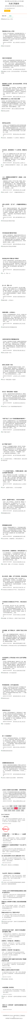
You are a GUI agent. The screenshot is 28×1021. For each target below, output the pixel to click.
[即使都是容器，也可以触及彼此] (9, 672)
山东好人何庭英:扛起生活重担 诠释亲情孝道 (14, 790)
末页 (22, 810)
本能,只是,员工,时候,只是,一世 (19, 587)
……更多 (10, 40)
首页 (11, 806)
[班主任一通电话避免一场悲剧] (8, 379)
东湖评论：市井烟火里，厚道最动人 (11, 941)
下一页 (18, 810)
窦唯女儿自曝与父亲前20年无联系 (10, 970)
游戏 (18, 6)
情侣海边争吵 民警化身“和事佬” (10, 258)
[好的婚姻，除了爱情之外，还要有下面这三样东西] (13, 618)
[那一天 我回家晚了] (6, 723)
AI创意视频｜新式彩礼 (8, 987)
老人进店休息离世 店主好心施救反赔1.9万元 (13, 856)
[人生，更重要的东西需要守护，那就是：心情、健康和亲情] (14, 165)
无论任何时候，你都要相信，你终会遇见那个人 (14, 551)
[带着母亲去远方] (5, 698)
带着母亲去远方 (6, 710)
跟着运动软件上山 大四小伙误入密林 (10, 99)
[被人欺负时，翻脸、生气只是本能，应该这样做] (12, 564)
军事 (13, 6)
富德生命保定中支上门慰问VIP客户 (11, 912)
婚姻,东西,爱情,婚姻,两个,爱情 (19, 643)
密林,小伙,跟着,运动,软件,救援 (18, 108)
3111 (4, 808)
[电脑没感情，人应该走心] (7, 300)
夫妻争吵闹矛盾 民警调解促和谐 (10, 339)
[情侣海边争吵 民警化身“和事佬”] (8, 246)
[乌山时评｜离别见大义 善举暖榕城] (10, 865)
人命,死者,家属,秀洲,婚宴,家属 (19, 429)
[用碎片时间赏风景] (5, 46)
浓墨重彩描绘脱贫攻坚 (8, 763)
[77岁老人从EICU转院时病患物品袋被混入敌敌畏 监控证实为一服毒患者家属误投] (14, 883)
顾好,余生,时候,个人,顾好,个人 (19, 162)
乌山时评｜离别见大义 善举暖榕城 (11, 873)
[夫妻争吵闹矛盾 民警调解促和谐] (9, 327)
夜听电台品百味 (6, 123)
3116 (23, 808)
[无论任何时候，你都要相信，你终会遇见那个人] (12, 538)
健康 (22, 1)
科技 (15, 6)
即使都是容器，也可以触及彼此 (10, 685)
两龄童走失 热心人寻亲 (8, 31)
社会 (11, 1)
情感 (15, 1)
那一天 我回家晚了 (7, 736)
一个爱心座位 (5, 816)
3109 (20, 806)
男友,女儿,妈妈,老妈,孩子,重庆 (19, 670)
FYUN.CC (11, 1015)
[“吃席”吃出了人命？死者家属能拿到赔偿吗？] (11, 406)
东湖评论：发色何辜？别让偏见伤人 (11, 950)
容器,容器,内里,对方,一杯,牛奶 (19, 696)
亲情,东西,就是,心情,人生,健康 (19, 190)
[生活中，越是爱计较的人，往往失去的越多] (11, 487)
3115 (20, 808)
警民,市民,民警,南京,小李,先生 (19, 244)
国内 (6, 1)
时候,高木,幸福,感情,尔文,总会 (19, 561)
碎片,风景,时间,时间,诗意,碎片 (19, 69)
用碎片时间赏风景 (7, 58)
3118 (9, 810)
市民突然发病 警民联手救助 (9, 233)
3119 (13, 810)
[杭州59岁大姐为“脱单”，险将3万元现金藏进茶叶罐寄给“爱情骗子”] (14, 922)
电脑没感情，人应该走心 (8, 312)
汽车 (20, 1)
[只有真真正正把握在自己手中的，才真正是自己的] (13, 589)
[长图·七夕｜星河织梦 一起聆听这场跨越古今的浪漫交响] (14, 997)
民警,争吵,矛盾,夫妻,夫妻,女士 (19, 350)
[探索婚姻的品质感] (5, 513)
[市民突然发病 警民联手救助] (8, 220)
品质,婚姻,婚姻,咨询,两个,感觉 (19, 536)
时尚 (13, 1)
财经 (11, 6)
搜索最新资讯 (7, 10)
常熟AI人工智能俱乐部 (19, 1016)
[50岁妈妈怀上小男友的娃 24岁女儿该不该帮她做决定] (14, 645)
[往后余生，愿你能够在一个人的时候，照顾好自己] (13, 137)
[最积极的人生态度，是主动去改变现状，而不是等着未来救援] (14, 72)
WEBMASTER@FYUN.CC (17, 1018)
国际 (8, 1)
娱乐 (8, 6)
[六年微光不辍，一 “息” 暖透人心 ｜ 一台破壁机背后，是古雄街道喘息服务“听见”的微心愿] (6, 829)
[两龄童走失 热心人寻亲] (7, 19)
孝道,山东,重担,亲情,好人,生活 (19, 801)
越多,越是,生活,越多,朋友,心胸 (19, 510)
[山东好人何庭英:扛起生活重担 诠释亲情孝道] (12, 777)
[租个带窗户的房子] (5, 432)
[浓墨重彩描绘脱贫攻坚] (6, 750)
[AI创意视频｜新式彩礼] (7, 979)
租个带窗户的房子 (7, 444)
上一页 (15, 806)
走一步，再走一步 (7, 285)
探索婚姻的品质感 (7, 525)
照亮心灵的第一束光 (7, 365)
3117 (5, 810)
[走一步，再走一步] (5, 273)
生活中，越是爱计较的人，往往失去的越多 (13, 499)
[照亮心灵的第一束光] (6, 352)
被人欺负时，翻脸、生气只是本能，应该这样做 (14, 576)
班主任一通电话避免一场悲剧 (10, 391)
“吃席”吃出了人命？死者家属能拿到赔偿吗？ (14, 418)
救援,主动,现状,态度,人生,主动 (19, 96)
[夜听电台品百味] (5, 110)
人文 (18, 1)
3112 (8, 808)
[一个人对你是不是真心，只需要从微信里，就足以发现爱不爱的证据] (14, 459)
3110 (24, 806)
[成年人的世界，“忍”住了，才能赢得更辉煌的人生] (13, 192)
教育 (20, 6)
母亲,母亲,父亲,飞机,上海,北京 (19, 721)
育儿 (22, 6)
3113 (12, 808)
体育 (6, 6)
